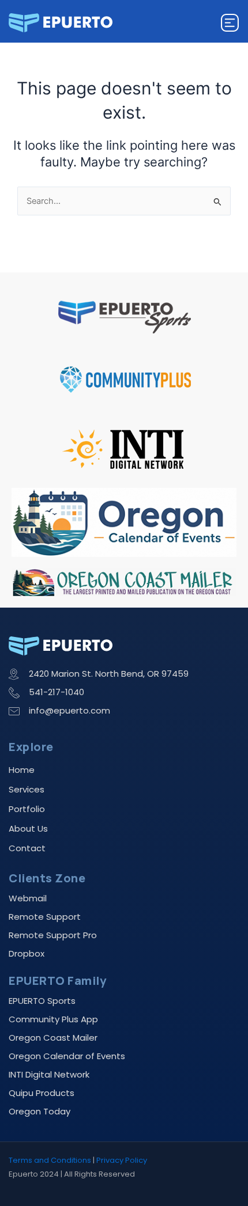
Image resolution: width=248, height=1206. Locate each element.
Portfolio (27, 809)
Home (22, 770)
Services (26, 789)
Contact (27, 848)
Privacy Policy (121, 1160)
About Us (28, 828)
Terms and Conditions (50, 1160)
